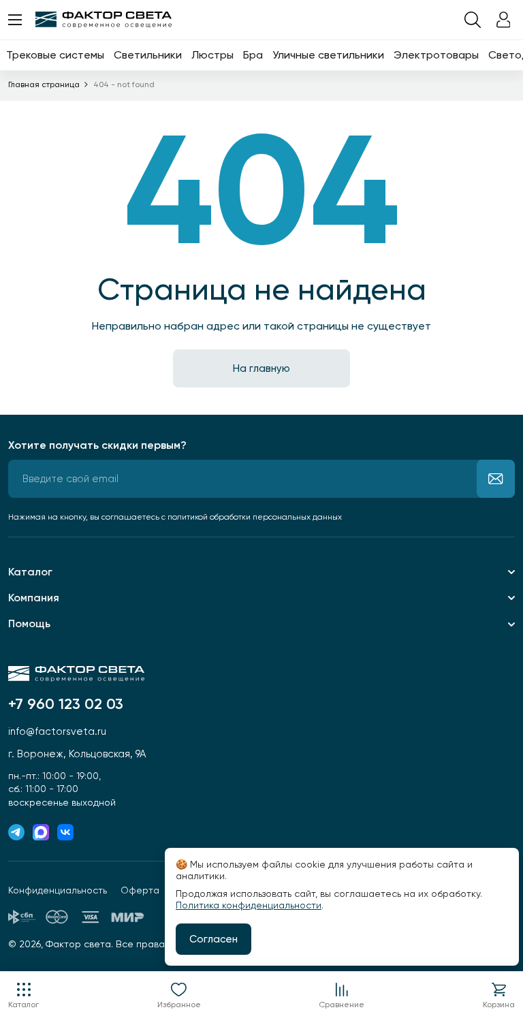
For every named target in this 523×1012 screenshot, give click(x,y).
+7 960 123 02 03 (65, 704)
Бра (253, 54)
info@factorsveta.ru (57, 731)
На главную (261, 368)
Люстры (212, 54)
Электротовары (436, 54)
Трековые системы (55, 54)
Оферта (140, 890)
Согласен (213, 939)
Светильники (148, 54)
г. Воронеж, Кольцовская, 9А (77, 754)
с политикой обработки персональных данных (251, 517)
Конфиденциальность (57, 890)
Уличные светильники (328, 54)
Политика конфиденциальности (248, 905)
